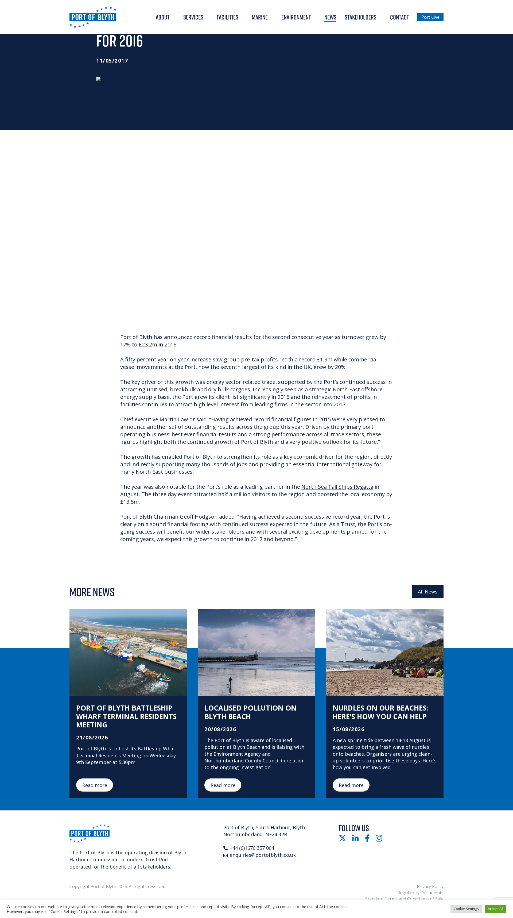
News (330, 17)
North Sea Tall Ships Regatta (337, 486)
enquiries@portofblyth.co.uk (263, 855)
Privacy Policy (430, 886)
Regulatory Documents (420, 893)
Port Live (430, 17)
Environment (296, 17)
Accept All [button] (495, 908)
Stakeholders (360, 17)
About (163, 17)
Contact (399, 17)
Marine (260, 17)
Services (193, 17)
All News (427, 591)
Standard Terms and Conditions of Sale (404, 899)
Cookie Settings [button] (466, 908)
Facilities (227, 17)
